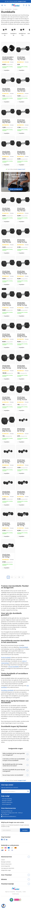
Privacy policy (18, 891)
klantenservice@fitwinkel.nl (9, 816)
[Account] (26, 5)
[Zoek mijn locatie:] (21, 5)
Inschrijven (25, 830)
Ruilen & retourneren (7, 802)
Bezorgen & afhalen (7, 800)
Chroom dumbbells (13, 666)
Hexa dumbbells (23, 647)
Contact (3, 859)
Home (2, 9)
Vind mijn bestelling (7, 798)
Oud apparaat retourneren (7, 868)
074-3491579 (6, 814)
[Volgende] (22, 577)
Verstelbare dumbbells (7, 690)
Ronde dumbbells (6, 657)
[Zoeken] (5, 5)
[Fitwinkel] (15, 889)
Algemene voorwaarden (10, 891)
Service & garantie (6, 804)
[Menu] (2, 5)
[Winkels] (24, 5)
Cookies (24, 891)
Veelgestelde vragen (6, 870)
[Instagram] (4, 839)
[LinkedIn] (6, 839)
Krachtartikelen (8, 9)
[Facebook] (2, 839)
